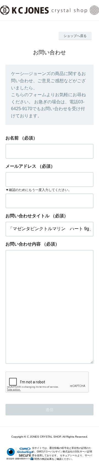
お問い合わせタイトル (28, 215)
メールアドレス (21, 166)
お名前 (12, 138)
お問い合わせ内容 (23, 244)
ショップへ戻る (75, 36)
